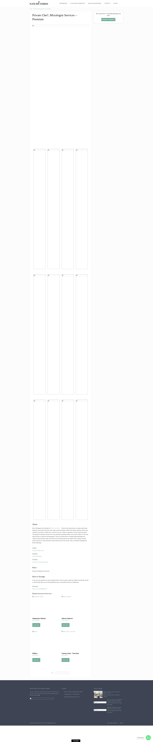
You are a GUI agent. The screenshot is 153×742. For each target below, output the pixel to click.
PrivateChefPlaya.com (38, 550)
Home (31, 8)
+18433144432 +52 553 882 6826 (71, 694)
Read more (36, 625)
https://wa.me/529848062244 (39, 589)
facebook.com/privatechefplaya (40, 562)
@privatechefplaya (37, 556)
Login (115, 3)
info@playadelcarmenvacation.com (72, 696)
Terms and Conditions (112, 723)
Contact (107, 3)
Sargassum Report (94, 3)
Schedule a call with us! (108, 19)
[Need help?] (148, 737)
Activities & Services (77, 3)
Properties (63, 3)
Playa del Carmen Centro (109, 695)
